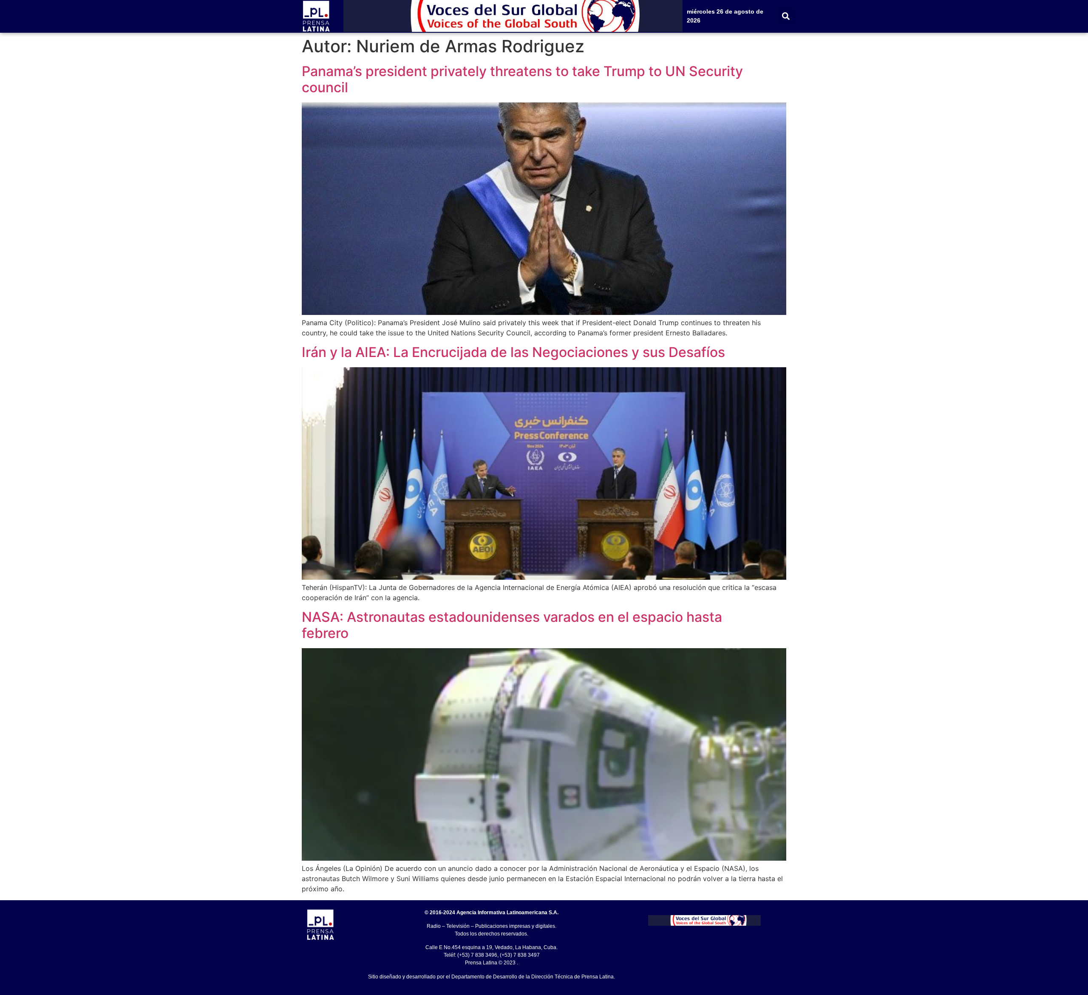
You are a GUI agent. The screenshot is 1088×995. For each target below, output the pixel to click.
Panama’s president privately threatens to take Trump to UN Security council (522, 79)
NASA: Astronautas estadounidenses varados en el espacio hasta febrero (512, 625)
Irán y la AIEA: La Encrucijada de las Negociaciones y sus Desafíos (513, 352)
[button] (786, 16)
